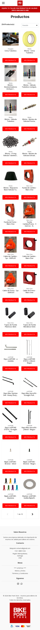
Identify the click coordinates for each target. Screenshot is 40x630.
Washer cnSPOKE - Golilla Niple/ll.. (29, 497)
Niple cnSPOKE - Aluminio (10, 497)
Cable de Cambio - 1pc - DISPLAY (10, 257)
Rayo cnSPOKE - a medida (10, 360)
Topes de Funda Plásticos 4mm (10, 326)
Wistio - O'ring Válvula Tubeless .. (10, 154)
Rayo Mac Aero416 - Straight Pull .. (29, 394)
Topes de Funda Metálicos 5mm (29, 326)
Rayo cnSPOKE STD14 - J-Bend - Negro (29, 361)
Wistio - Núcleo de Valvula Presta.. (29, 120)
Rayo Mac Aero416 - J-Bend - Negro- (29, 428)
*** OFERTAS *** (20, 568)
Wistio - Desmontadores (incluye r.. (10, 87)
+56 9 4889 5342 (20, 551)
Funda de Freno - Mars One (10, 223)
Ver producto (10, 60)
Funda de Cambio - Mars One (29, 189)
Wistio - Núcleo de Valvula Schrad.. (29, 154)
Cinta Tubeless (11, 51)
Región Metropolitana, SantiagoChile (20, 556)
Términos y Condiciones (20, 573)
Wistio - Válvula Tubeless (11, 120)
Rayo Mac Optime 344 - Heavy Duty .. (10, 394)
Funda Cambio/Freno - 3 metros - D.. (29, 224)
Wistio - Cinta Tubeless (29, 52)
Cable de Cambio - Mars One (29, 257)
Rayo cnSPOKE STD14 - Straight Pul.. (10, 429)
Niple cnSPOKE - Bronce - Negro (29, 463)
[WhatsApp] (21, 584)
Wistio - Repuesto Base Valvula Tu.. (10, 189)
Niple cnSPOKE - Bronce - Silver (10, 463)
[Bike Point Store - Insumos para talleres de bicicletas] (20, 3)
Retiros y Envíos (20, 571)
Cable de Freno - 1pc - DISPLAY (11, 291)
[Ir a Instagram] (18, 584)
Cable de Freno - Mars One (29, 291)
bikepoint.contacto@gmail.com (20, 548)
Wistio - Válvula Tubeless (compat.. (29, 86)
